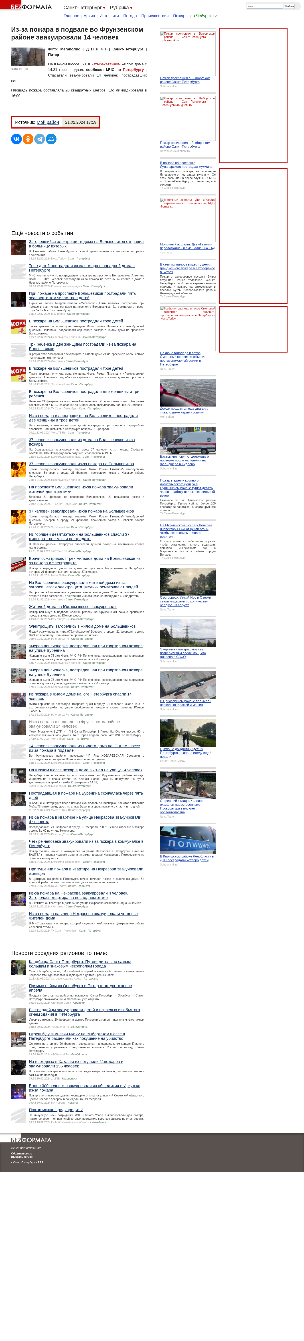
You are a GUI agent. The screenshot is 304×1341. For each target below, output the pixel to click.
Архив (89, 16)
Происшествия (155, 16)
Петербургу (133, 70)
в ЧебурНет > (205, 16)
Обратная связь (21, 1153)
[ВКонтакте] (16, 139)
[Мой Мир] (51, 139)
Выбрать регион (21, 1156)
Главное (71, 16)
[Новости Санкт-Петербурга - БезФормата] (26, 5)
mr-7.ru (23, 69)
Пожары (180, 16)
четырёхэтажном (106, 64)
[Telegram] (39, 139)
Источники (109, 16)
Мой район (48, 122)
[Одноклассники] (28, 139)
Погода (130, 16)
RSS (40, 1162)
